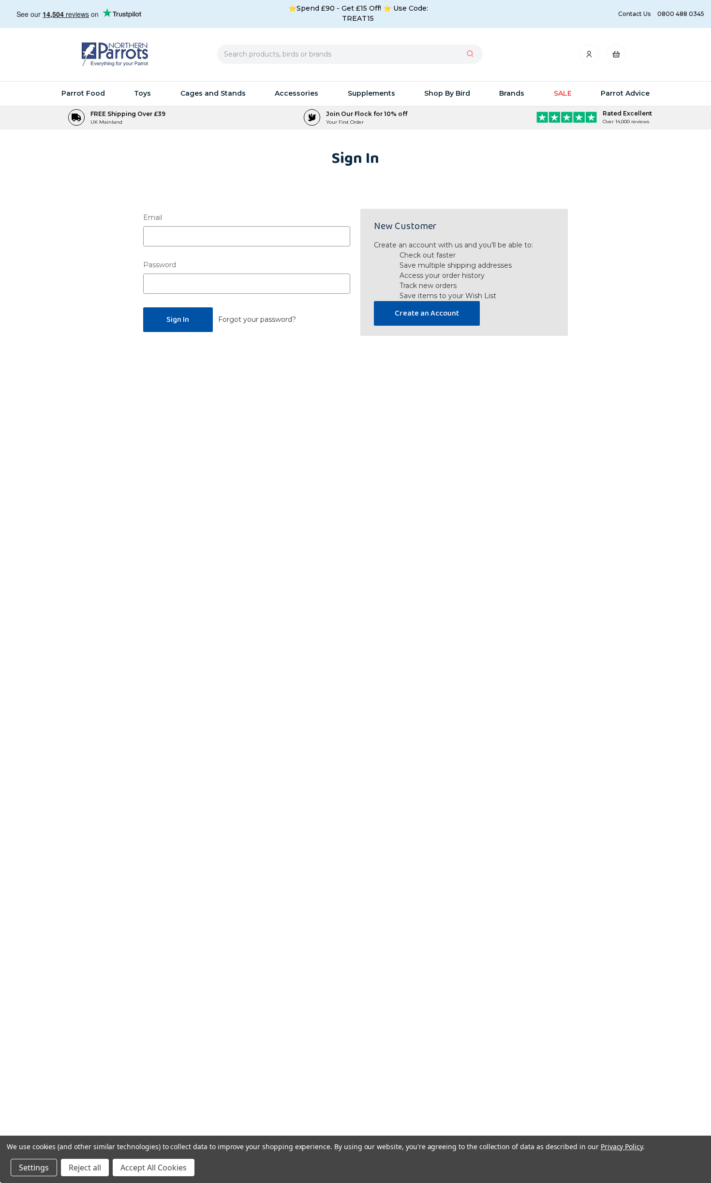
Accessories (296, 93)
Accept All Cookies (153, 1167)
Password (159, 264)
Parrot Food (83, 93)
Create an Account (427, 313)
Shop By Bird (447, 93)
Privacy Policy (622, 1146)
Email (152, 217)
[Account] (590, 57)
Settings (34, 1167)
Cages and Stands (213, 93)
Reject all (85, 1167)
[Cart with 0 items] (616, 57)
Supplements (371, 93)
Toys (142, 93)
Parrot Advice (625, 93)
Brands (511, 93)
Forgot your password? (257, 319)
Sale (563, 93)
